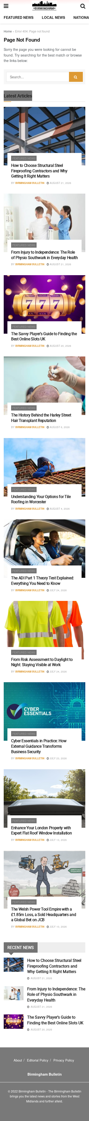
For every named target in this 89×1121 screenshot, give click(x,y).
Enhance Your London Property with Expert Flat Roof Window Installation (41, 830)
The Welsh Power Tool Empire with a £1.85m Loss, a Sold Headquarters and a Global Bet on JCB (43, 914)
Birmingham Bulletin (29, 183)
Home (8, 31)
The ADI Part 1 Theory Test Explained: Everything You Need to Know (42, 580)
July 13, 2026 (58, 840)
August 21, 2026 (60, 183)
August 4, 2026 (59, 508)
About (18, 1060)
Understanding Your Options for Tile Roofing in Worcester (41, 499)
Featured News (18, 17)
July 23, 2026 (58, 758)
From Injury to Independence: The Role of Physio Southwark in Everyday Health (44, 254)
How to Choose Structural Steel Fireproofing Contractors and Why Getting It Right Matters (39, 171)
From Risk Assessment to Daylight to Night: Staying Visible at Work (42, 662)
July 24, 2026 (58, 590)
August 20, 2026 (60, 346)
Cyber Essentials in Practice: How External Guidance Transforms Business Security (38, 746)
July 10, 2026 (58, 926)
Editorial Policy (37, 1060)
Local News (53, 17)
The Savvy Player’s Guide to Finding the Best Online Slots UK (44, 336)
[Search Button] (76, 77)
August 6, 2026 (59, 427)
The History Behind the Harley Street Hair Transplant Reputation (41, 417)
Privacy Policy (63, 1060)
